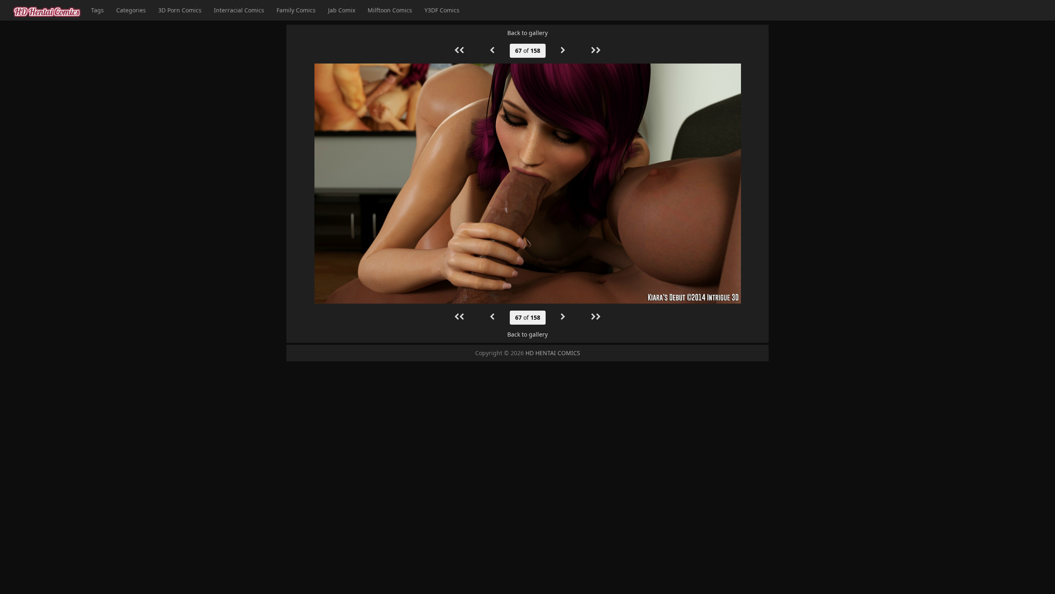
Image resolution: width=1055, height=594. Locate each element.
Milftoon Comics (390, 10)
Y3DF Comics (442, 10)
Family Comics (296, 10)
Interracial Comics (239, 10)
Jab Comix (341, 10)
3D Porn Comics (180, 10)
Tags (97, 10)
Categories (131, 10)
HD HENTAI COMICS (552, 353)
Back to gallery (527, 33)
